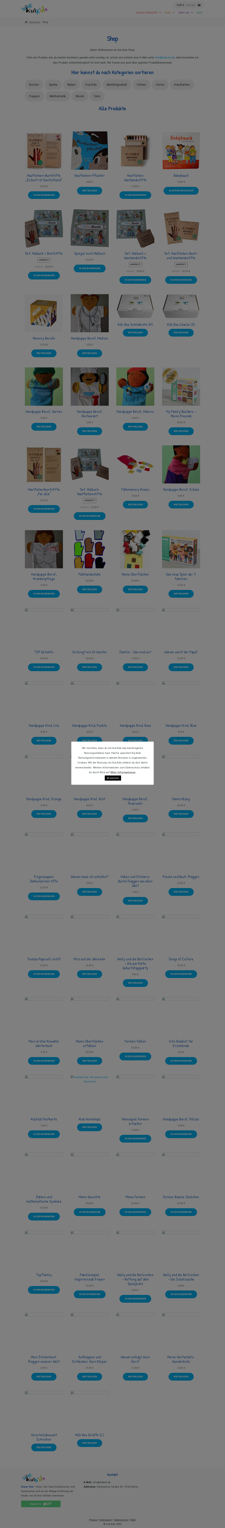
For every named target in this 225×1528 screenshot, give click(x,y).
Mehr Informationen (123, 772)
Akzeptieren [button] (113, 778)
